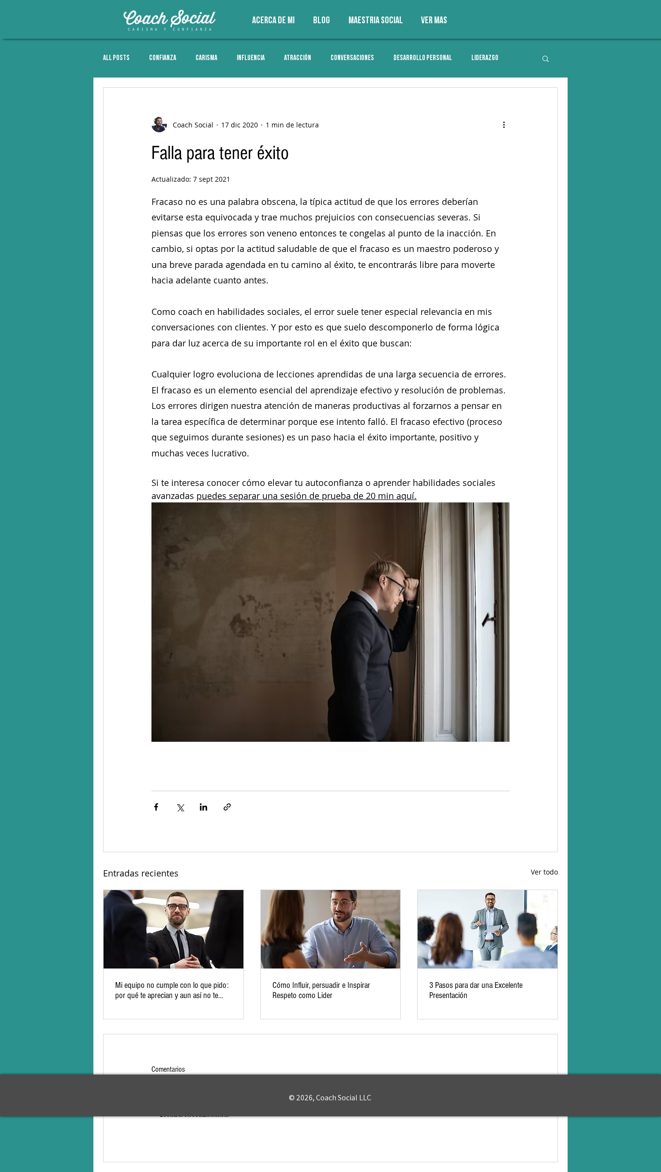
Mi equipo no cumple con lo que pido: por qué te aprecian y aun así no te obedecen (171, 990)
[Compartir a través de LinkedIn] (203, 807)
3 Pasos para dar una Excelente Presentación (476, 990)
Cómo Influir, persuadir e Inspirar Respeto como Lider (321, 990)
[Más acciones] (504, 124)
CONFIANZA (162, 58)
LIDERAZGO (484, 58)
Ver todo (544, 871)
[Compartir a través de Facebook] (156, 807)
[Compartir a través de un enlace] (227, 807)
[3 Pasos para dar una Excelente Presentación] (487, 929)
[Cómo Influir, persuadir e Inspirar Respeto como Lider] (331, 929)
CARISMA (206, 58)
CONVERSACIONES (352, 58)
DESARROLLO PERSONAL (422, 58)
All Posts (116, 58)
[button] (545, 58)
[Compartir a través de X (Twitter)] (179, 807)
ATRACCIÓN (297, 58)
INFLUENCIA (251, 58)
